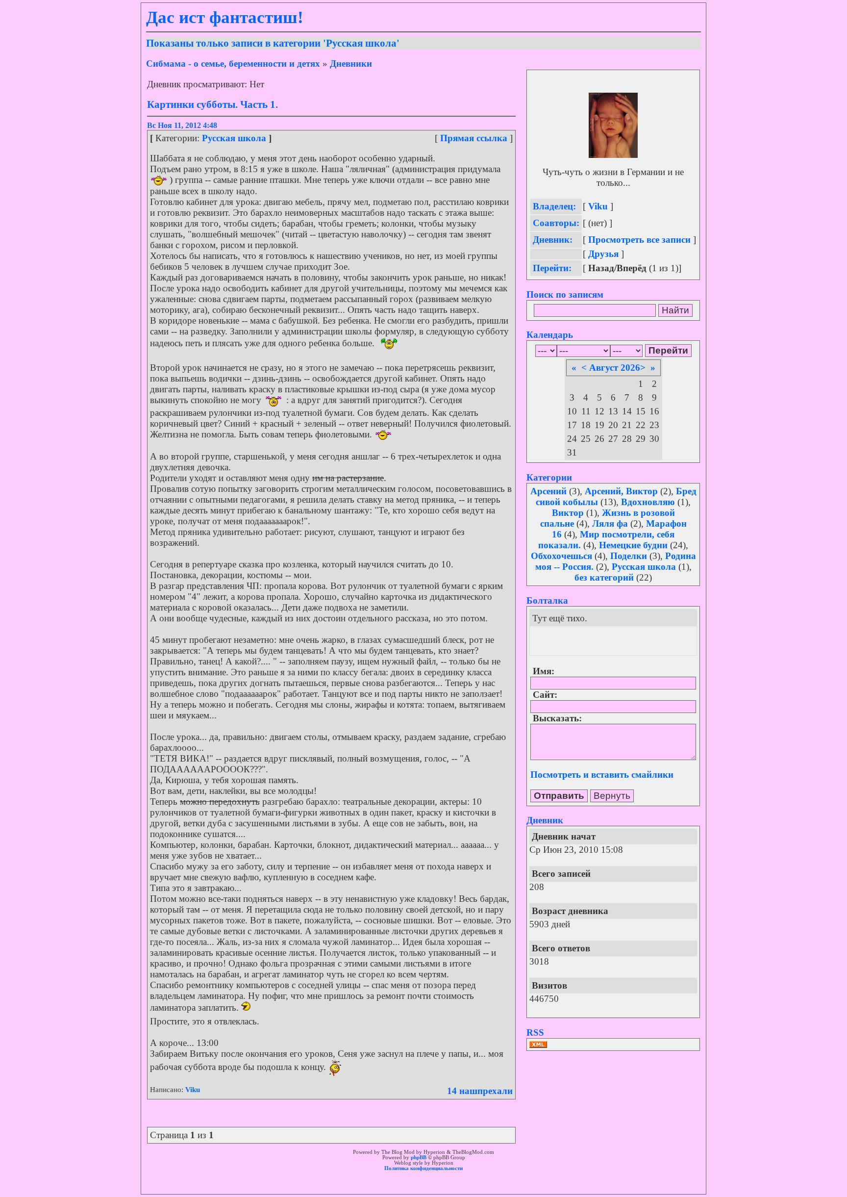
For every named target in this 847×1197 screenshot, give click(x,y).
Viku (192, 1090)
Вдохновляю (648, 502)
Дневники (351, 63)
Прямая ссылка (473, 138)
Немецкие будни (633, 545)
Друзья (603, 254)
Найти (675, 310)
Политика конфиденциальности (423, 1168)
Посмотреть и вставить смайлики (601, 774)
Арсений (548, 491)
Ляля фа (610, 523)
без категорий (604, 577)
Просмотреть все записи (639, 239)
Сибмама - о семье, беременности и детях (233, 63)
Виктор (568, 513)
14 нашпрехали (480, 1091)
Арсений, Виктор (621, 491)
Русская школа (234, 138)
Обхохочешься (561, 556)
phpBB (418, 1157)
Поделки (628, 556)
